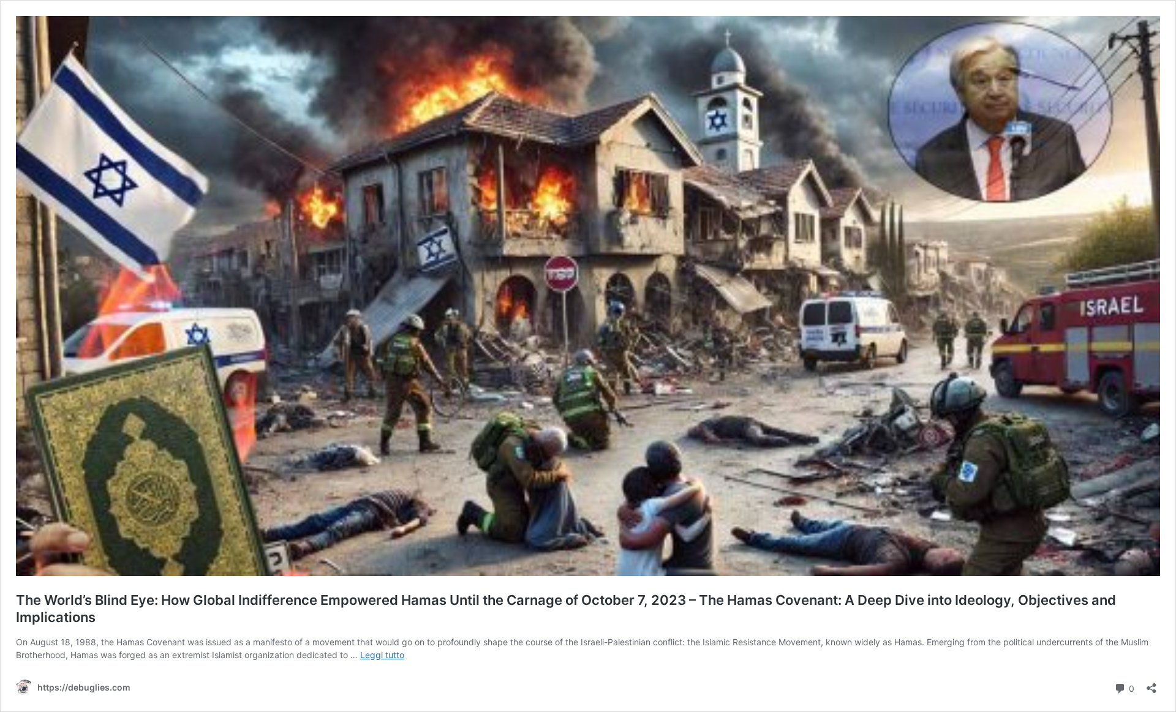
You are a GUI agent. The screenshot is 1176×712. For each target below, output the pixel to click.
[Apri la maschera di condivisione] (1151, 684)
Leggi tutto (382, 655)
